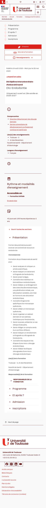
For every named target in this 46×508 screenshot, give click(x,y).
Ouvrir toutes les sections (21, 229)
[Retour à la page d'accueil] (3, 2)
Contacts (5, 476)
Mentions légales (8, 487)
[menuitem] (35, 2)
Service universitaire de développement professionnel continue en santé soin (21, 127)
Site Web (4, 17)
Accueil (12, 17)
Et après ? (12, 32)
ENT (43, 2)
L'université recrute (9, 480)
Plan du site (6, 483)
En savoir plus (12, 201)
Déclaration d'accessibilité (12, 491)
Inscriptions (13, 39)
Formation (19, 17)
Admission (12, 35)
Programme (13, 29)
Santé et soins (14, 76)
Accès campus (7, 469)
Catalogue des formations (32, 17)
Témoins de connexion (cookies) (14, 494)
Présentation (13, 25)
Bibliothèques (7, 473)
